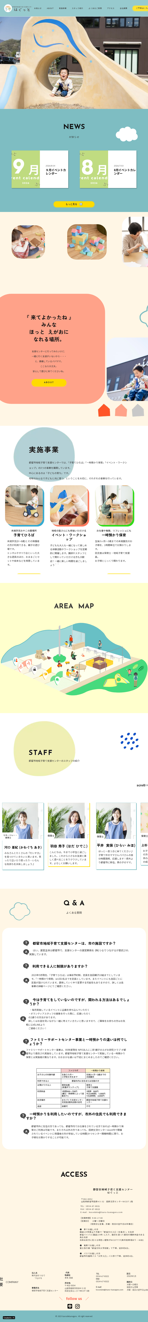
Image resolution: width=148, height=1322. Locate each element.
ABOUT (50, 8)
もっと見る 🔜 (74, 204)
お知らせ (38, 8)
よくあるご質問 (95, 8)
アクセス (111, 8)
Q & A (74, 903)
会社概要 (123, 8)
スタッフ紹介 (77, 8)
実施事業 (63, 8)
